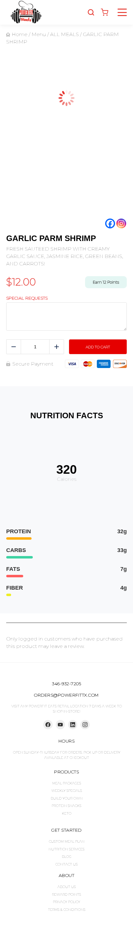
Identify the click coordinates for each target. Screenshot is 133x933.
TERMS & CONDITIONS (66, 909)
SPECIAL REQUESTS (27, 298)
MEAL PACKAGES (66, 783)
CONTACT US (66, 864)
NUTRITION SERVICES (66, 849)
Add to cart (98, 347)
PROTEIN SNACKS (66, 806)
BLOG (66, 856)
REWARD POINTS (66, 894)
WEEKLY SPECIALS (66, 790)
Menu (39, 34)
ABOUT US (67, 887)
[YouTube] (60, 724)
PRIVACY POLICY (66, 902)
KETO (66, 813)
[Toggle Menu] (122, 12)
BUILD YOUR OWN (67, 798)
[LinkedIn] (72, 724)
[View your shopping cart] (104, 12)
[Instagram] (121, 223)
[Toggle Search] (91, 12)
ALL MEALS (64, 34)
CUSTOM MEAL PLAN (66, 841)
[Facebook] (110, 223)
